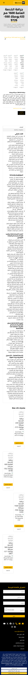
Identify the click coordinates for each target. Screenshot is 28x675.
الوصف (21, 127)
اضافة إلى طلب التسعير (21, 113)
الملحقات (14, 24)
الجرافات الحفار (7, 24)
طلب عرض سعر (20, 634)
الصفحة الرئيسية (21, 24)
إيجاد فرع (22, 640)
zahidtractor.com (20, 643)
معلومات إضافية (18, 130)
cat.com (22, 649)
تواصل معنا (21, 637)
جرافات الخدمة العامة (19, 26)
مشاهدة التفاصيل (18, 443)
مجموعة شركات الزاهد (18, 646)
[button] (5, 39)
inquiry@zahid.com (19, 631)
